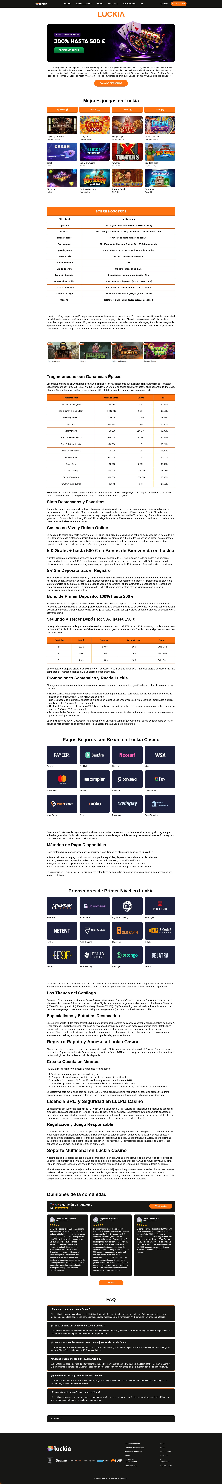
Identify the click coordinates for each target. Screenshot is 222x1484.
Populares (60, 110)
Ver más (111, 1283)
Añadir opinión (161, 1206)
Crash (125, 110)
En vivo (93, 110)
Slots (158, 110)
